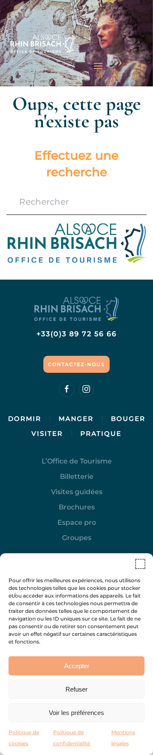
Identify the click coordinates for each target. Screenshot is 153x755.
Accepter (76, 665)
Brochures (77, 507)
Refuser (76, 689)
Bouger (128, 419)
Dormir (24, 419)
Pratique (101, 433)
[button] (140, 564)
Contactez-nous (76, 364)
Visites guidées (76, 492)
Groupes (76, 538)
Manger (76, 419)
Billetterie (77, 476)
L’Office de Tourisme (77, 461)
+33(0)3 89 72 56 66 (77, 334)
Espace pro (76, 522)
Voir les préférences (76, 712)
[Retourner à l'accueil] (50, 43)
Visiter (47, 433)
